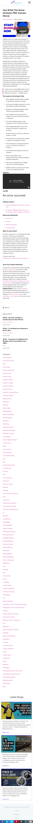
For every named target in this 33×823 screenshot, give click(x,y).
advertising (6, 367)
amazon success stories (10, 392)
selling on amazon (9, 617)
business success (8, 433)
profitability (6, 595)
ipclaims (5, 516)
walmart (5, 664)
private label (7, 585)
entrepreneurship (8, 455)
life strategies (7, 525)
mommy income (8, 544)
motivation (6, 550)
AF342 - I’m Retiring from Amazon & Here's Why (15, 329)
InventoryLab (10, 228)
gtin (4, 474)
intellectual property (9, 503)
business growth (8, 427)
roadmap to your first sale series (14, 607)
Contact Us (16, 814)
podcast (5, 569)
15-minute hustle (8, 360)
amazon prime (7, 389)
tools (4, 652)
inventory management (10, 509)
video (4, 661)
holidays (5, 490)
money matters (7, 547)
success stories (8, 19)
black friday (7, 408)
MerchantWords (11, 224)
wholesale (6, 667)
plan (4, 566)
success (5, 642)
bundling (6, 424)
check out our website (16, 294)
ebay (4, 345)
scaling (5, 610)
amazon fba (7, 373)
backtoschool (7, 398)
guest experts (7, 478)
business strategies (9, 430)
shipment (6, 626)
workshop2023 (8, 680)
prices (5, 579)
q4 (4, 598)
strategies (6, 639)
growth (5, 471)
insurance (6, 500)
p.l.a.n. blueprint (8, 560)
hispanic (5, 487)
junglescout (7, 519)
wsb (4, 686)
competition (7, 436)
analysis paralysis (8, 395)
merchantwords (8, 535)
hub (4, 497)
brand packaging (8, 414)
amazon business (8, 322)
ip (3, 512)
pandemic (6, 563)
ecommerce (7, 449)
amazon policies (8, 386)
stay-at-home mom (9, 636)
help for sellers (8, 484)
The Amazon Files (10, 269)
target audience (8, 648)
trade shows (7, 655)
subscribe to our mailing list (11, 296)
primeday (6, 582)
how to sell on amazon (10, 493)
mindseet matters (8, 538)
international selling (9, 506)
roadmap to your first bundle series (15, 604)
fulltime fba (7, 468)
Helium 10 (9, 218)
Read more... (6, 732)
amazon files (7, 376)
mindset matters (8, 541)
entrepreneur (7, 452)
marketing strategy (9, 531)
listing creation (8, 528)
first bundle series (9, 465)
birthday (5, 405)
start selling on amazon (11, 629)
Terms (16, 818)
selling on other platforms (11, 620)
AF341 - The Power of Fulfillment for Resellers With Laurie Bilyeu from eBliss (15, 341)
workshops (6, 683)
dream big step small (10, 440)
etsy (4, 459)
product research (9, 588)
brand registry (7, 417)
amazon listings (8, 383)
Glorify (8, 221)
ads (4, 364)
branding (6, 421)
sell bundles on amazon (11, 614)
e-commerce (7, 443)
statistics (5, 633)
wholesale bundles (9, 677)
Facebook (24, 288)
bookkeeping (7, 411)
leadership (6, 522)
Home (16, 811)
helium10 (6, 481)
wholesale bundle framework (13, 671)
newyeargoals (7, 553)
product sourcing (8, 591)
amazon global (8, 379)
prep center (7, 576)
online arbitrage (8, 557)
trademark (6, 658)
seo (4, 623)
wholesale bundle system (11, 674)
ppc (4, 572)
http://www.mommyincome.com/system (15, 258)
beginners (6, 402)
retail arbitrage (8, 601)
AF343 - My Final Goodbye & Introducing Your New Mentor (13, 318)
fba (4, 462)
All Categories (7, 357)
